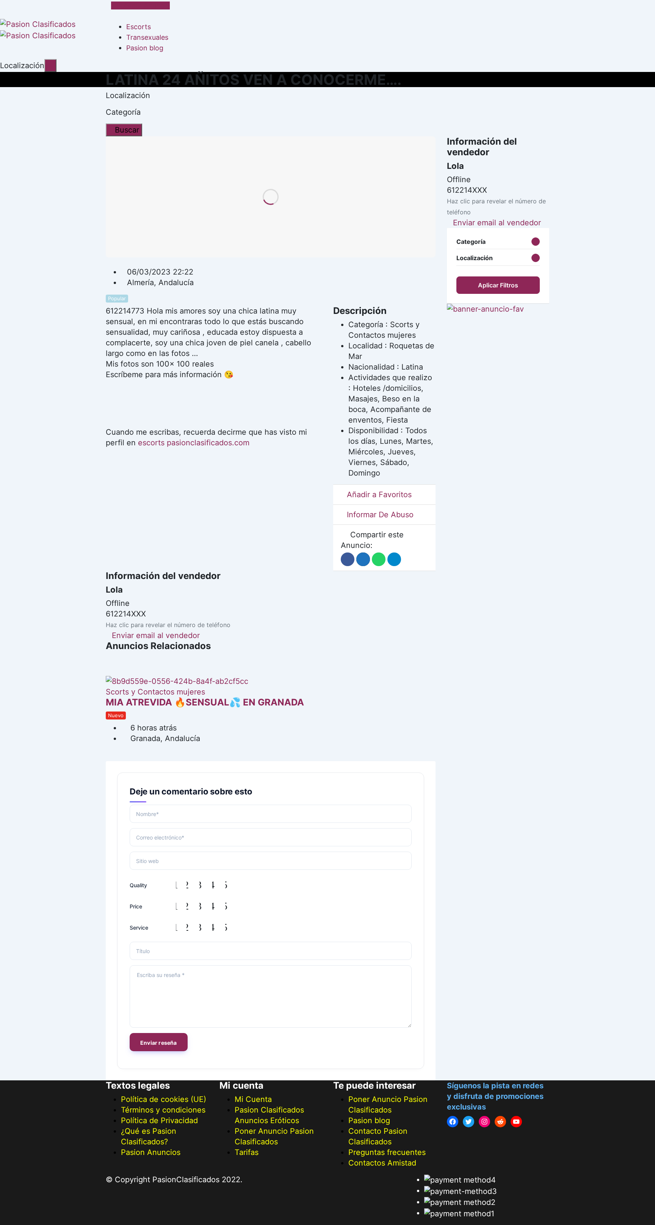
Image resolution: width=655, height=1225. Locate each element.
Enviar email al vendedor (156, 635)
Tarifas (247, 1152)
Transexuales (147, 37)
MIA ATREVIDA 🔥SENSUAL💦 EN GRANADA (205, 702)
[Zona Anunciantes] (114, 15)
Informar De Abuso (380, 514)
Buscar (127, 129)
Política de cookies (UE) (163, 1099)
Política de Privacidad (159, 1120)
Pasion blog (144, 48)
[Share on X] (363, 559)
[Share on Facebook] (347, 559)
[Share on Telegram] (394, 559)
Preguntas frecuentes (387, 1152)
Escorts (138, 27)
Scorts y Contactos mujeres (155, 691)
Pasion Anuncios (150, 1152)
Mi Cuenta (253, 1099)
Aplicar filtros (498, 285)
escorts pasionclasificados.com (193, 442)
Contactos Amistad (382, 1162)
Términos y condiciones (163, 1109)
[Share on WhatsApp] (378, 559)
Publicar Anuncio (143, 5)
